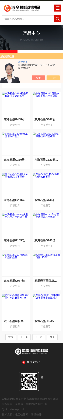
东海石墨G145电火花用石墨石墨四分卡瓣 (16, 240)
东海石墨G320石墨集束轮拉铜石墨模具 (46, 159)
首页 (10, 337)
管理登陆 (36, 414)
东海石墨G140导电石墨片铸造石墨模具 (46, 240)
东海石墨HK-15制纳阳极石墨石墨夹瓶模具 (46, 321)
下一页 (39, 337)
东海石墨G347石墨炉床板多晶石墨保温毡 (46, 119)
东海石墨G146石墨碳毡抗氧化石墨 (46, 200)
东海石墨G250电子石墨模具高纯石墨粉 (16, 200)
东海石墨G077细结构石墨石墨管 (16, 280)
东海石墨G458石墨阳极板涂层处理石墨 (16, 119)
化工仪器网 (21, 414)
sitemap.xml (17, 409)
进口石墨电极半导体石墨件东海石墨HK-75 (16, 321)
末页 (52, 337)
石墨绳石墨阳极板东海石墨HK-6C (46, 280)
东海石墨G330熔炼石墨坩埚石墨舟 (16, 159)
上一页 (24, 337)
